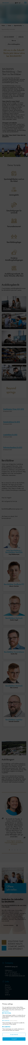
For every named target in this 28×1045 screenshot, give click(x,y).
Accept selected (14, 1034)
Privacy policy (5, 1011)
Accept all (14, 1039)
